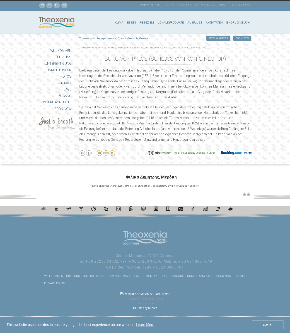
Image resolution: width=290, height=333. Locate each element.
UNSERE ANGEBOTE (56, 102)
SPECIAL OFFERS (218, 38)
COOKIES (240, 276)
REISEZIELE (147, 22)
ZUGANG (64, 96)
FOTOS (66, 76)
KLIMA (119, 22)
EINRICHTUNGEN (58, 70)
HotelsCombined (145, 303)
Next (248, 194)
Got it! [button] (268, 325)
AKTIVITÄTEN (214, 22)
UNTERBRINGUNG (58, 64)
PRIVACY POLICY (54, 283)
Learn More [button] (145, 325)
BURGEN (139, 47)
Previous (244, 194)
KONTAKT (64, 83)
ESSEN (131, 22)
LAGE (67, 89)
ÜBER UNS (63, 57)
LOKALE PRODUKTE (171, 22)
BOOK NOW (62, 109)
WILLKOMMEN (60, 51)
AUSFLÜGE (194, 22)
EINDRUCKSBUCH (238, 22)
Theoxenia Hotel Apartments (99, 47)
